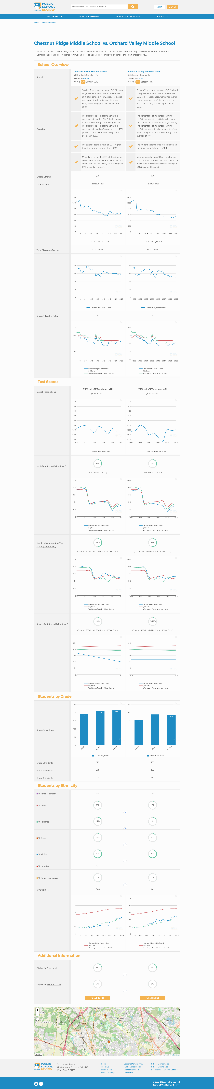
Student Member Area (133, 1064)
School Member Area (160, 1064)
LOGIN (159, 7)
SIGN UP (172, 7)
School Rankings (108, 1072)
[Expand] (37, 1019)
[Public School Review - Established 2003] (44, 7)
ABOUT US (162, 16)
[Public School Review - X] (36, 1084)
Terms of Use (159, 1085)
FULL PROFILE (98, 998)
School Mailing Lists (160, 1066)
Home (103, 1064)
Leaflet (165, 1055)
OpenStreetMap (175, 1055)
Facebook (41, 1084)
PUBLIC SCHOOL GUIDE (128, 16)
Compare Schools (131, 1069)
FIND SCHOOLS (54, 16)
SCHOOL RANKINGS (89, 16)
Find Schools (106, 1069)
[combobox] (97, 6)
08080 (86, 78)
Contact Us (129, 1072)
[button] (109, 1042)
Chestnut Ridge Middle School (90, 71)
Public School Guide (132, 1066)
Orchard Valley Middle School (144, 71)
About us (105, 1066)
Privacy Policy (172, 1085)
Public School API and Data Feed (165, 1069)
